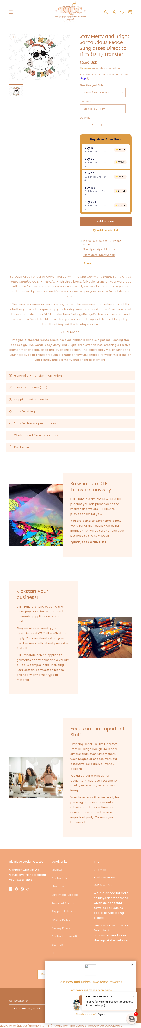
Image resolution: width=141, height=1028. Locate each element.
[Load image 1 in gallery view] (16, 91)
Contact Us (59, 878)
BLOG (55, 953)
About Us (58, 886)
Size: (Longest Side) (92, 85)
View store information (99, 255)
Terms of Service (63, 903)
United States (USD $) (26, 1008)
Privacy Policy (61, 928)
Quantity (85, 118)
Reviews (57, 870)
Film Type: (86, 101)
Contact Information (66, 936)
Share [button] (88, 263)
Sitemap (57, 945)
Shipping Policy (62, 911)
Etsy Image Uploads (65, 895)
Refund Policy (61, 920)
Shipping (85, 68)
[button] (11, 12)
